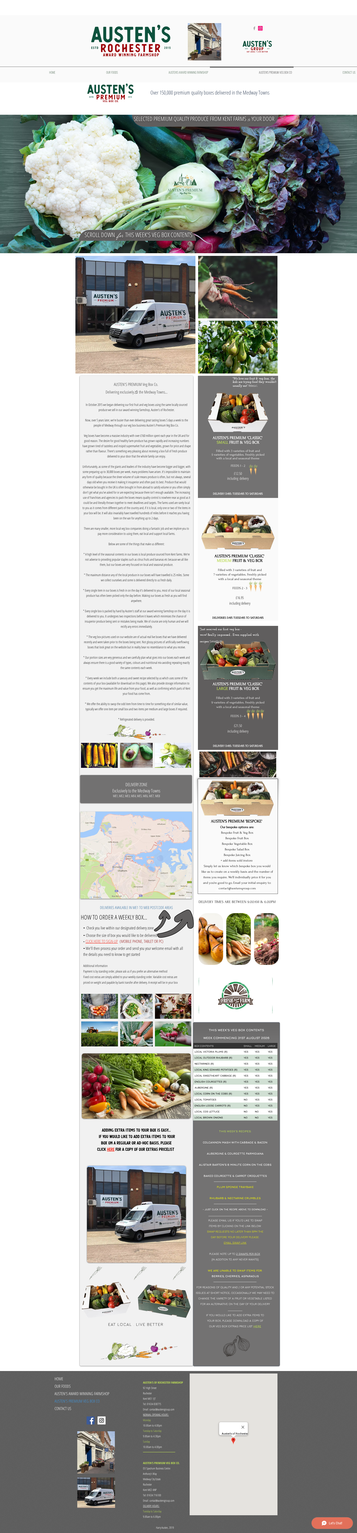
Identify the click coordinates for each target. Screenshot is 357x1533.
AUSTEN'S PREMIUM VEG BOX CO (77, 1401)
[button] (211, 939)
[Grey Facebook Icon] (254, 28)
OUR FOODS (63, 1386)
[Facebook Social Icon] (91, 1420)
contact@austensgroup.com (237, 888)
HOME (59, 1379)
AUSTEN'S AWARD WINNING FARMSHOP (82, 1393)
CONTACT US (63, 1408)
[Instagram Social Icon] (260, 28)
